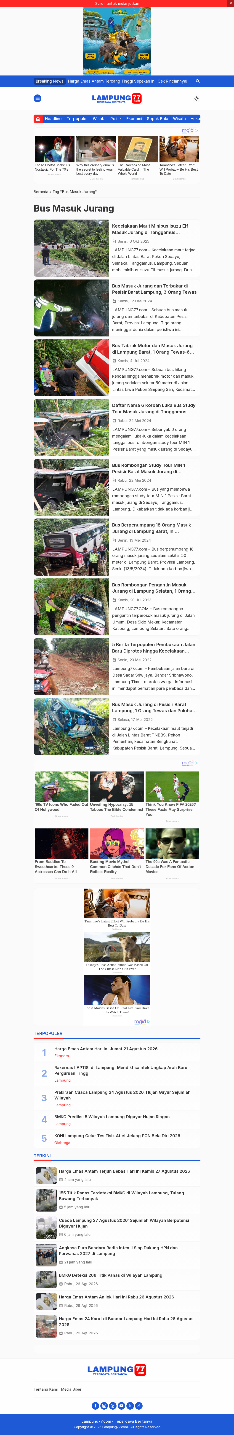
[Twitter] (130, 1406)
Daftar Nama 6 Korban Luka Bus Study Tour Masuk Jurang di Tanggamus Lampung (154, 412)
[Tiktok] (139, 1406)
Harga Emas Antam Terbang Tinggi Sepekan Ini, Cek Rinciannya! (127, 81)
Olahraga (62, 1143)
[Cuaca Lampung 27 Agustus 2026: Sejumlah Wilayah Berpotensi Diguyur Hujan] (46, 1227)
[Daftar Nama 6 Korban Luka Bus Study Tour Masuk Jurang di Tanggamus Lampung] (71, 427)
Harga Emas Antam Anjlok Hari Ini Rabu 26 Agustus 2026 (116, 1297)
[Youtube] (121, 1406)
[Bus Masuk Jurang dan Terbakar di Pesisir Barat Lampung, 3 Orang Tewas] (71, 307)
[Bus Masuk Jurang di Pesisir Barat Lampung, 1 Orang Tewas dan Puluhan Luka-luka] (71, 726)
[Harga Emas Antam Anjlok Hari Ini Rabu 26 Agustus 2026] (46, 1301)
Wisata (99, 118)
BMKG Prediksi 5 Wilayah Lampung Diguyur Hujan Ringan (112, 1116)
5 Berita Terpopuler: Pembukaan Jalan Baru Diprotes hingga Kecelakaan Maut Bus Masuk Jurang (153, 651)
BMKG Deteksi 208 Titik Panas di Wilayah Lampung (110, 1275)
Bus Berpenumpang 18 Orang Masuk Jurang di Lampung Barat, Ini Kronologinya (151, 531)
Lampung (62, 1080)
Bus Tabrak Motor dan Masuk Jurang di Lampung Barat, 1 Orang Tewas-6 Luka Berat (152, 352)
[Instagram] (104, 1406)
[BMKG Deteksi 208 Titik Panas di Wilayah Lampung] (46, 1279)
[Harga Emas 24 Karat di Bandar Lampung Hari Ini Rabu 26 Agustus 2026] (46, 1326)
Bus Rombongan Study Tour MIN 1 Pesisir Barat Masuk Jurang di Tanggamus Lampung (148, 471)
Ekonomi (134, 118)
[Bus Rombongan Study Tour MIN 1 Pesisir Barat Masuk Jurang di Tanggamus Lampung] (71, 487)
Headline (53, 118)
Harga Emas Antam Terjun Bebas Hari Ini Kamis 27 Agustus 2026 (124, 1171)
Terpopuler (77, 118)
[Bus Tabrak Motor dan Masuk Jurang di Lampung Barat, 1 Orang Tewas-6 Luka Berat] (71, 367)
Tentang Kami (46, 1389)
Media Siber (71, 1389)
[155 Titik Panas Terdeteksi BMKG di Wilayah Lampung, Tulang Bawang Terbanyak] (46, 1200)
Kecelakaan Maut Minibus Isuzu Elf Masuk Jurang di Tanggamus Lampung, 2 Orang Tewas (150, 232)
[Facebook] (95, 1406)
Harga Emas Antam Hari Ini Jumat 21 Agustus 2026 (106, 1048)
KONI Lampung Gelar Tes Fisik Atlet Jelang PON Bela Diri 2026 (117, 1135)
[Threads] (113, 1406)
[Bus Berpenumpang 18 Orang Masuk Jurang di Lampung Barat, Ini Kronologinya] (71, 547)
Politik (116, 118)
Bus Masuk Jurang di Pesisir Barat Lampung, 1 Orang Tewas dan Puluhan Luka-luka (153, 711)
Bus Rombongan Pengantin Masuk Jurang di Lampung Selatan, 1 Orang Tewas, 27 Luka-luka (151, 591)
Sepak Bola (157, 118)
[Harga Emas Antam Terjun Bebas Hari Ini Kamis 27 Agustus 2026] (46, 1175)
